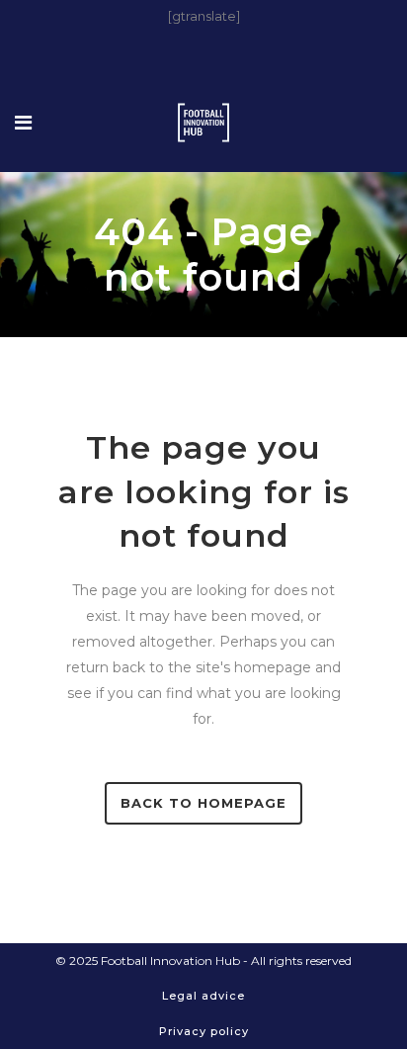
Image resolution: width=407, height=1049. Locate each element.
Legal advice (203, 996)
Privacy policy (204, 1031)
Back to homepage (203, 803)
